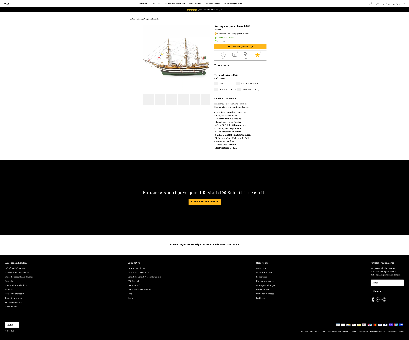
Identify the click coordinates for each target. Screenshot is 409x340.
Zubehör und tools (13, 298)
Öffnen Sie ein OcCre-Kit (139, 272)
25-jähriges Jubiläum (233, 3)
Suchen (131, 298)
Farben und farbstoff (14, 293)
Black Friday (11, 306)
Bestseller (9, 281)
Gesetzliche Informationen (338, 331)
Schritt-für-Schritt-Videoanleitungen (144, 276)
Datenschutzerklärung (359, 331)
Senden (377, 291)
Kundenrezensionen (265, 281)
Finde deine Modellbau (175, 3)
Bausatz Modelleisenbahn (17, 272)
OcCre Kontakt (134, 285)
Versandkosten (221, 65)
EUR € (10, 324)
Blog (130, 293)
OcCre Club (196, 3)
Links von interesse (265, 293)
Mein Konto (261, 268)
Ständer (8, 289)
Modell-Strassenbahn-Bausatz (19, 276)
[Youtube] (378, 299)
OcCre (132, 19)
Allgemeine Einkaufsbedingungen (312, 331)
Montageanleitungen (265, 285)
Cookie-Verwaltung (377, 331)
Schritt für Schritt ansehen (204, 201)
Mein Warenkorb (264, 272)
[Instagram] (384, 299)
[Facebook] (373, 299)
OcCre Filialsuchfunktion (139, 289)
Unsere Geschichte (136, 268)
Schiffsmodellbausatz (15, 268)
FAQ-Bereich (133, 281)
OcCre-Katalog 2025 (14, 302)
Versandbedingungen (395, 331)
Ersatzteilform (262, 289)
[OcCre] (7, 4)
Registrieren (261, 276)
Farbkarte (260, 298)
